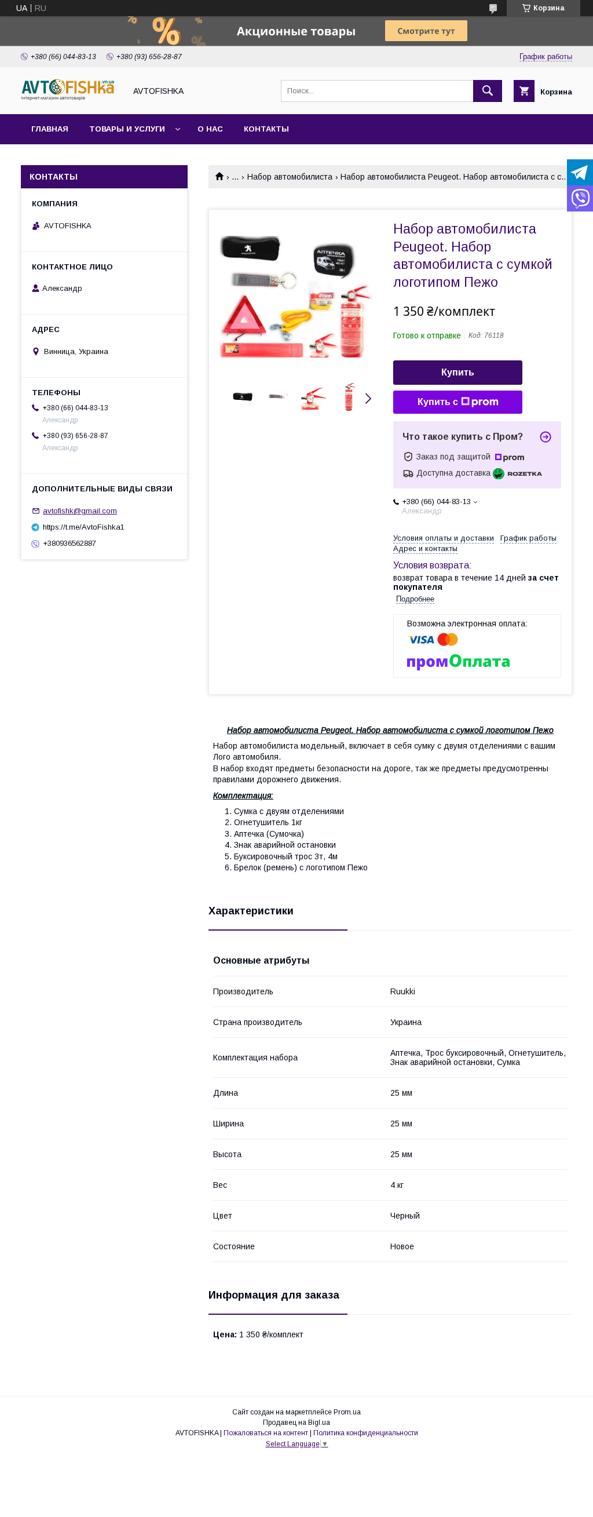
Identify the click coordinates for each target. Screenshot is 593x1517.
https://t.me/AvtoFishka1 (84, 527)
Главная (49, 129)
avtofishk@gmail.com (80, 510)
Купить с (438, 402)
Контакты (266, 129)
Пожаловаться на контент (266, 1433)
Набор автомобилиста (289, 176)
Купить (457, 372)
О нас (210, 129)
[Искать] (487, 91)
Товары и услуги (127, 129)
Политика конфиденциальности (365, 1433)
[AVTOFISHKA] (70, 99)
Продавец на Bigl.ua (296, 1422)
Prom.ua (347, 1412)
